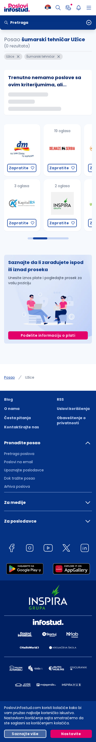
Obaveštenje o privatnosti (71, 420)
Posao (9, 377)
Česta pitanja (17, 417)
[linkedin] (85, 549)
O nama (11, 408)
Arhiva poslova (17, 486)
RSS (60, 399)
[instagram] (30, 549)
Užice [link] (29, 377)
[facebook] (11, 549)
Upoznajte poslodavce (24, 470)
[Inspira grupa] (42, 205)
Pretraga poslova (19, 453)
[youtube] (48, 549)
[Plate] (68, 7)
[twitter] (66, 549)
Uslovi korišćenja (73, 408)
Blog (8, 399)
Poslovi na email (18, 461)
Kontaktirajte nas (21, 427)
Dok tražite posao (19, 478)
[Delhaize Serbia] (42, 150)
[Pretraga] (58, 7)
